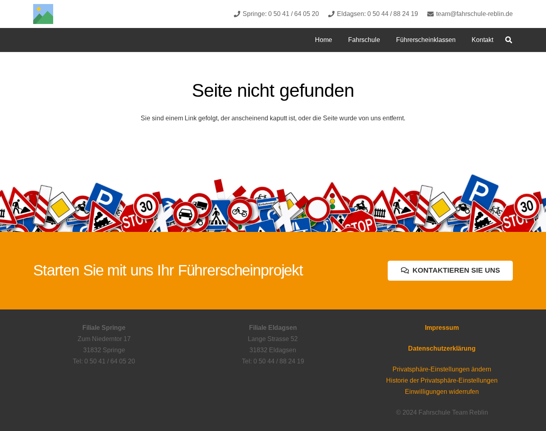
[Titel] (43, 14)
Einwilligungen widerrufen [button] (442, 391)
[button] (386, 40)
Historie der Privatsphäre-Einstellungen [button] (442, 380)
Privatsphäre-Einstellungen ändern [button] (442, 369)
